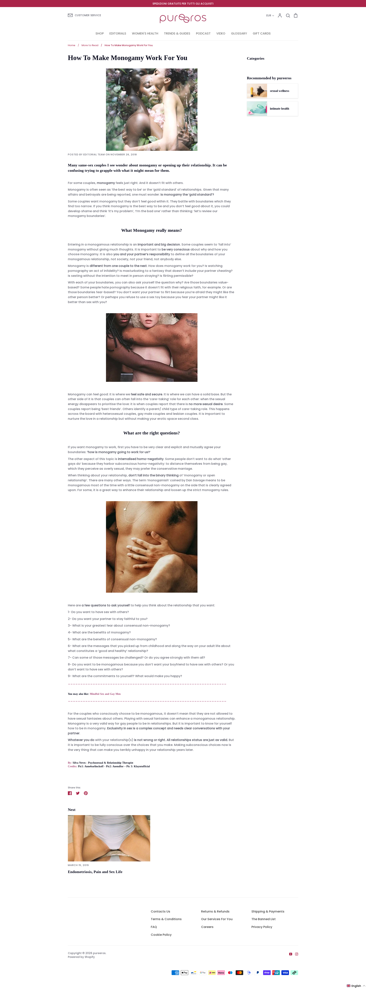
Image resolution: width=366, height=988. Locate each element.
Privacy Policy (261, 927)
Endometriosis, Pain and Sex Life (95, 872)
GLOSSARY (239, 33)
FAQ (154, 927)
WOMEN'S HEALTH (145, 33)
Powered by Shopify (81, 957)
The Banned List (263, 919)
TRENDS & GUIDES (177, 33)
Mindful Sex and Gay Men (105, 694)
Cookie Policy (161, 935)
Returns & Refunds (215, 911)
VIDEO (220, 33)
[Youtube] (289, 954)
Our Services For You (217, 919)
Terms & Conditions (166, 919)
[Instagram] (295, 954)
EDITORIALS (117, 33)
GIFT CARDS (262, 33)
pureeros (99, 953)
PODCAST (203, 33)
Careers (207, 927)
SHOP (100, 33)
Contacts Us (160, 911)
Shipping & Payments (267, 911)
